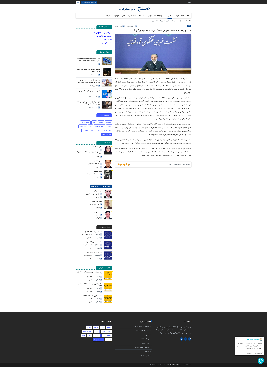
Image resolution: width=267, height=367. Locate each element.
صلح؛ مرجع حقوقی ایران (173, 365)
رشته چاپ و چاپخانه (92, 174)
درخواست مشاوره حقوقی (142, 347)
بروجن (98, 197)
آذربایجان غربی (94, 204)
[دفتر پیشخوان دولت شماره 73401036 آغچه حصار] (108, 275)
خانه (188, 16)
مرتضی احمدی (87, 234)
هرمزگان (89, 291)
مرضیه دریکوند (97, 147)
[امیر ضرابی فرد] (108, 215)
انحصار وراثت (107, 335)
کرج (90, 298)
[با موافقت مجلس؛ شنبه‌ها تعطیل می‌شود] (107, 94)
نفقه (94, 122)
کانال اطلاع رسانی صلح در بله (103, 33)
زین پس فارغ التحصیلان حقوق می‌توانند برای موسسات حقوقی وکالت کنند (88, 103)
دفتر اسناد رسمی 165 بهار (94, 252)
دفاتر (124, 16)
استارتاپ (85, 130)
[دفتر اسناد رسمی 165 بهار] (108, 255)
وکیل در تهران (108, 39)
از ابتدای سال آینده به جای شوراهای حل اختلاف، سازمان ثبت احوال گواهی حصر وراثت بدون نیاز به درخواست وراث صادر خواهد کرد (88, 81)
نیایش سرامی (98, 171)
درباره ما (147, 351)
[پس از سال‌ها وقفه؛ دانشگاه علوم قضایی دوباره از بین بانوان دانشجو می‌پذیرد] (107, 61)
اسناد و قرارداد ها (160, 16)
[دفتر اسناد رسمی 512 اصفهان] (108, 235)
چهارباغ (89, 276)
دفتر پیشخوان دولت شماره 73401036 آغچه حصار (89, 273)
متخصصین (132, 16)
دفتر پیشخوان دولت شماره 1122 (92, 296)
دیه (90, 126)
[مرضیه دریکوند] (108, 150)
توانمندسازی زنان (106, 43)
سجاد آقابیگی (98, 191)
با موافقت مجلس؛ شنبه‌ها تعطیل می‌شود (88, 91)
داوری (99, 130)
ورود (78, 2)
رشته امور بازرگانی (93, 163)
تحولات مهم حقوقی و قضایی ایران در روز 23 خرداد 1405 (88, 70)
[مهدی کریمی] (108, 164)
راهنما (189, 2)
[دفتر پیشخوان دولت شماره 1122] (108, 299)
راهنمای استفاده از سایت (142, 331)
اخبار (170, 16)
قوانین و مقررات (145, 356)
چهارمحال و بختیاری (92, 194)
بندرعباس (89, 288)
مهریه (109, 126)
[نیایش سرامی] (108, 174)
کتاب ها (141, 16)
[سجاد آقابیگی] (108, 194)
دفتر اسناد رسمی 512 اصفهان (93, 231)
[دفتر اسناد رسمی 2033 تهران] (108, 245)
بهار (90, 259)
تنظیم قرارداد (85, 122)
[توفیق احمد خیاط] (108, 204)
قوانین (150, 16)
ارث (92, 130)
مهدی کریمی (98, 161)
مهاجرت (108, 122)
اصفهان (89, 238)
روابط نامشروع (99, 126)
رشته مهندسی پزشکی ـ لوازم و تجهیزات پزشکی (89, 153)
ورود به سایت (145, 343)
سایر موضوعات (106, 134)
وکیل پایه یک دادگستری (104, 36)
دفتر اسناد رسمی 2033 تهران (93, 242)
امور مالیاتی (107, 130)
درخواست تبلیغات (144, 339)
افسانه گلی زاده (87, 245)
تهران (97, 167)
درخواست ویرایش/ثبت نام (89, 2)
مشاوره (109, 16)
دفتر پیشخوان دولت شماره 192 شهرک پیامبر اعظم (89, 285)
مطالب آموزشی (179, 16)
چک (83, 335)
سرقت (101, 122)
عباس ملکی (88, 255)
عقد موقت (83, 126)
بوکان (98, 207)
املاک (109, 327)
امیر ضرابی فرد (97, 212)
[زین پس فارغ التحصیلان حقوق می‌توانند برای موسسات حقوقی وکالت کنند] (107, 105)
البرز (90, 280)
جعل (97, 331)
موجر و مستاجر (106, 331)
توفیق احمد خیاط (97, 201)
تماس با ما (146, 335)
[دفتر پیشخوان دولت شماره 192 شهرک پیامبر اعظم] (108, 287)
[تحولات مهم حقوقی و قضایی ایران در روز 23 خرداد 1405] (107, 72)
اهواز (97, 156)
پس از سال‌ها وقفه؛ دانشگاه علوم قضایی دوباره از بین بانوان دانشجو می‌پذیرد (88, 59)
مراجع (117, 16)
